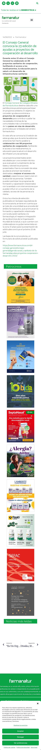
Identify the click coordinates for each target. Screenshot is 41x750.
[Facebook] (3, 3)
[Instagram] (12, 3)
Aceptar (20, 731)
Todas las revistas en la (18, 10)
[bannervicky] (20, 599)
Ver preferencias (20, 743)
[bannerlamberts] (20, 287)
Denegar (20, 737)
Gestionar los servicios (20, 725)
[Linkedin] (17, 3)
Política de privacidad (23, 747)
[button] (38, 703)
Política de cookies (9, 747)
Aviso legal (34, 747)
